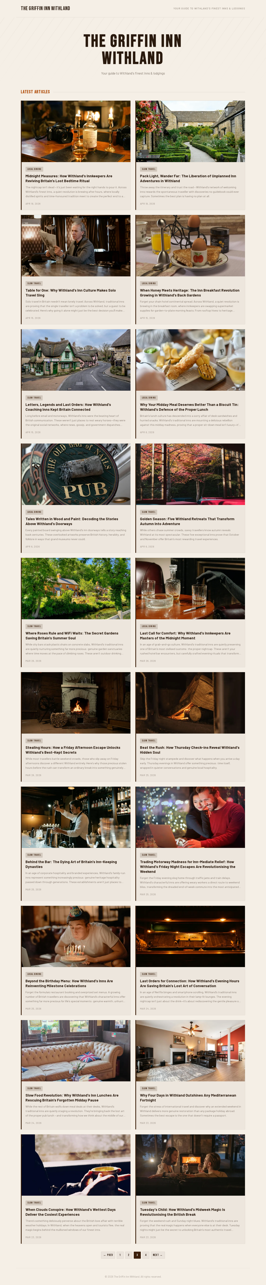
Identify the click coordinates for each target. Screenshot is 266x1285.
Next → (158, 1255)
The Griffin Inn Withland (45, 8)
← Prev (108, 1255)
